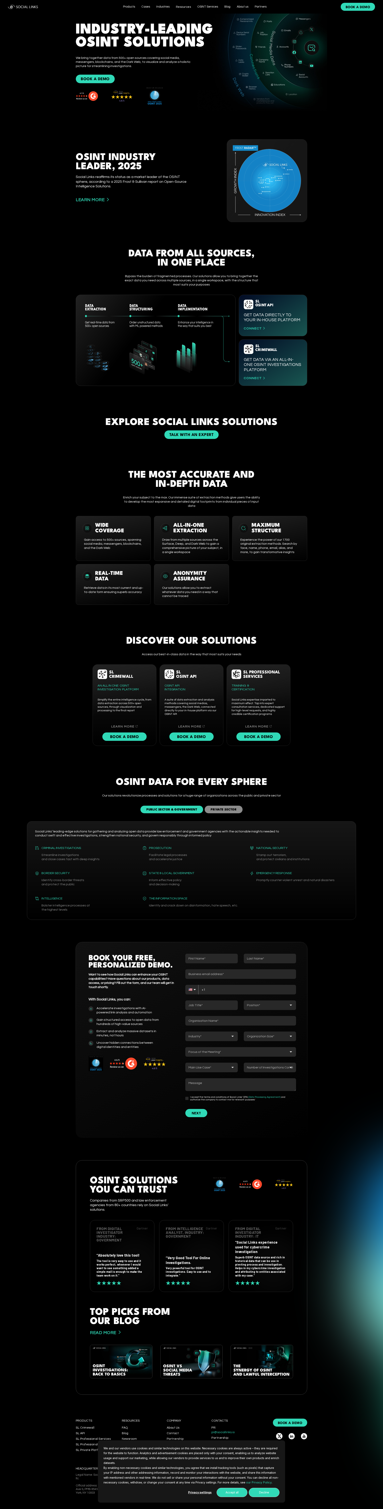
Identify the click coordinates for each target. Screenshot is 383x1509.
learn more (90, 200)
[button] (129, 7)
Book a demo (124, 737)
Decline (264, 1492)
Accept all (232, 1492)
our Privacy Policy (259, 1482)
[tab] (171, 809)
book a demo (358, 7)
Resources (183, 6)
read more (103, 1332)
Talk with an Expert (191, 435)
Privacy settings (200, 1492)
